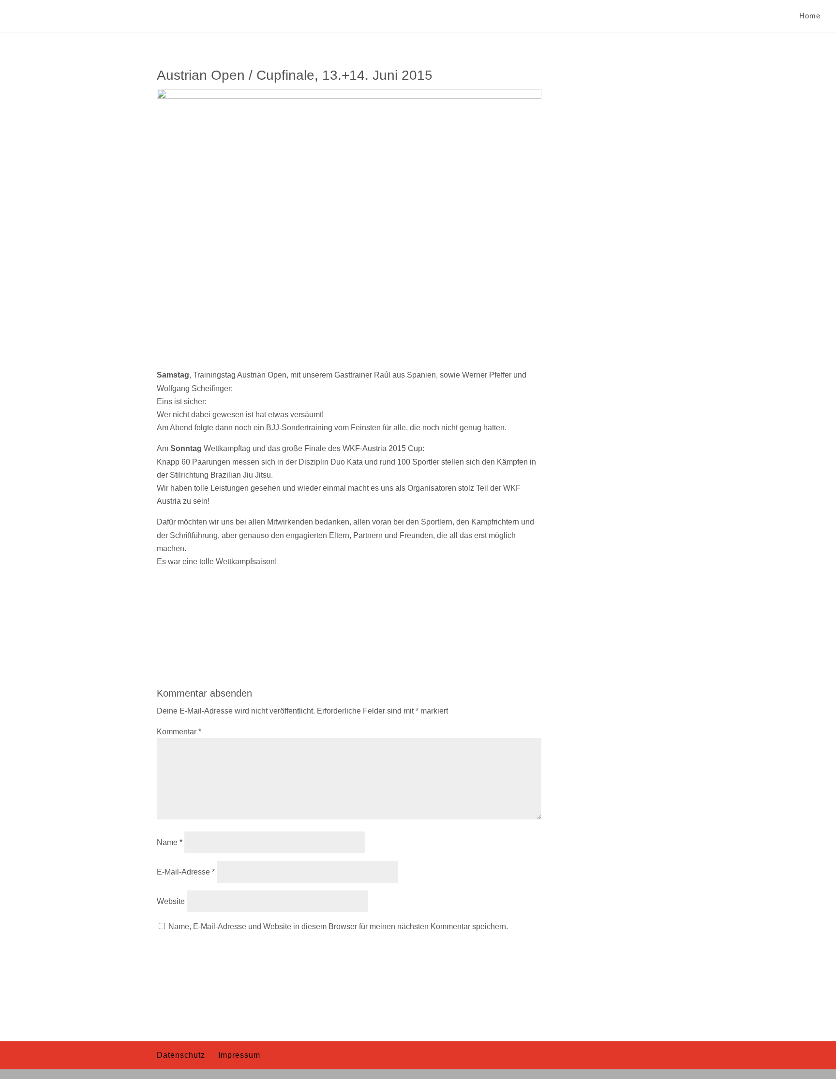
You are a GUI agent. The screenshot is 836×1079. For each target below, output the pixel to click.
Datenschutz (181, 1055)
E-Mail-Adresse (186, 872)
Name (169, 842)
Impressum (239, 1055)
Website (171, 901)
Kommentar (179, 732)
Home (810, 16)
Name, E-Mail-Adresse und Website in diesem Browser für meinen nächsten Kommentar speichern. (338, 926)
